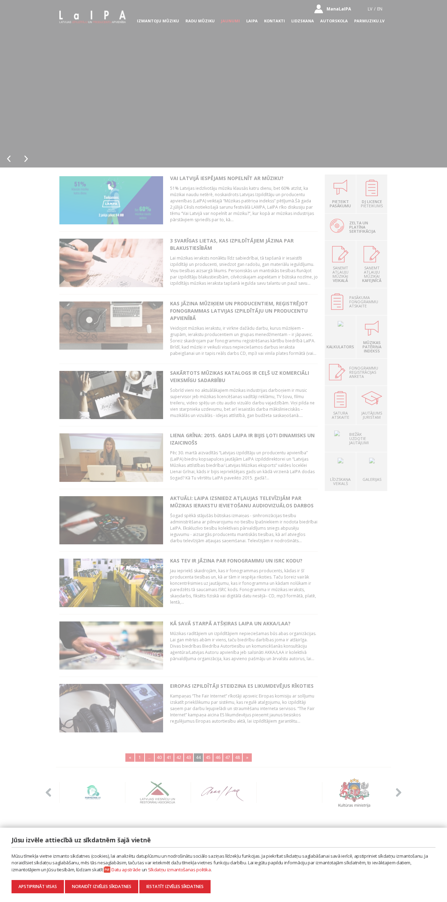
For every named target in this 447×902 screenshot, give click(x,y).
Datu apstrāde (126, 869)
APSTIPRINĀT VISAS (38, 886)
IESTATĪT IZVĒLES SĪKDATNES (175, 886)
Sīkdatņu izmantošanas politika (179, 869)
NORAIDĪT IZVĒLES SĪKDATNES (101, 886)
